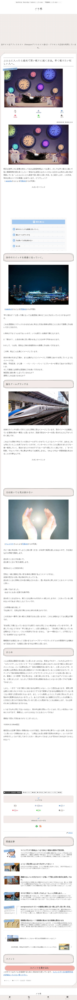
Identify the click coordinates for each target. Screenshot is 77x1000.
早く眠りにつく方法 (51, 792)
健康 (34, 792)
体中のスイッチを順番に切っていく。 (28, 229)
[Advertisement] (38, 29)
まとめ (18, 246)
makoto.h (8, 309)
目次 (37, 222)
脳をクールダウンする (23, 235)
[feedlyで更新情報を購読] (36, 826)
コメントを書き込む (39, 968)
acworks (9, 181)
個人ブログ (27, 792)
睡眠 (60, 792)
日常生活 (41, 792)
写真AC (23, 181)
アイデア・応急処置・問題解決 (13, 792)
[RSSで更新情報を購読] (40, 826)
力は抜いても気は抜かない (24, 240)
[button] (61, 116)
